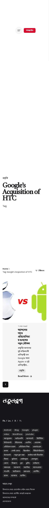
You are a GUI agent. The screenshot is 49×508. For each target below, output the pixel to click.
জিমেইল (26, 464)
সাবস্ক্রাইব (29, 30)
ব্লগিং (28, 477)
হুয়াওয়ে (27, 485)
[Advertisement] (24, 239)
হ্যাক (6, 489)
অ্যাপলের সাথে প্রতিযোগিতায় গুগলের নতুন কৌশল (24, 337)
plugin (35, 444)
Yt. (20, 434)
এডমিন (28, 456)
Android (7, 444)
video (6, 448)
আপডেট (29, 452)
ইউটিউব (40, 452)
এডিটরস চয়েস (9, 460)
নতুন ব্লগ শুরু (19, 468)
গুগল (6, 464)
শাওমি (6, 485)
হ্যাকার (14, 489)
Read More (23, 376)
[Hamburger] (19, 30)
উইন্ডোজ (18, 456)
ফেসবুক (34, 473)
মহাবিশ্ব (27, 481)
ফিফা (6, 473)
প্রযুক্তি (5, 178)
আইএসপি (19, 452)
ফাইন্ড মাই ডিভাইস (35, 468)
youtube (30, 448)
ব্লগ (21, 477)
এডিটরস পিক (24, 460)
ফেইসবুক (24, 473)
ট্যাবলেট (7, 468)
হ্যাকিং (22, 489)
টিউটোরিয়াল (38, 464)
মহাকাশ (17, 481)
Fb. (4, 434)
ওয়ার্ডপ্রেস (37, 460)
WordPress (17, 448)
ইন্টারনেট (7, 456)
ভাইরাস (36, 477)
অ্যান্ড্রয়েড (8, 452)
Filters (41, 271)
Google (25, 444)
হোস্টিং (36, 485)
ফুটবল (14, 473)
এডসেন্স (37, 456)
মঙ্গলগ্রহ (7, 481)
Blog (17, 444)
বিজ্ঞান (14, 477)
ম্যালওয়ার (37, 481)
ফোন (6, 477)
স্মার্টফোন (16, 485)
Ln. (9, 434)
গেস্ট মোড (15, 464)
